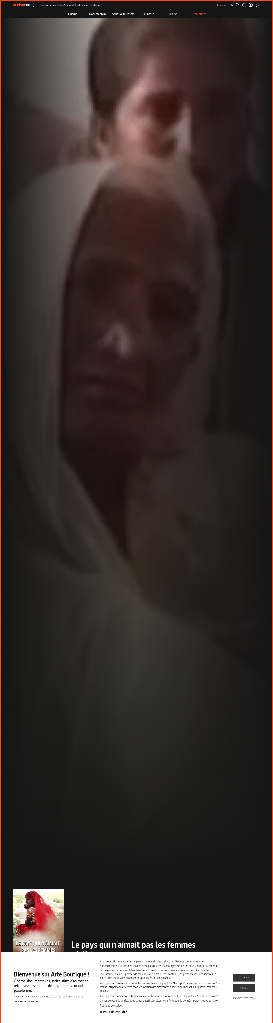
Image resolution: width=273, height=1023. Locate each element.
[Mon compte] (251, 5)
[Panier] (257, 5)
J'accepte (244, 977)
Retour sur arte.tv (224, 5)
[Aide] (244, 5)
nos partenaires (108, 966)
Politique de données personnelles (188, 1000)
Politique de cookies (111, 1006)
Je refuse (244, 988)
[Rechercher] (238, 5)
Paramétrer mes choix (244, 998)
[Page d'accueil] (25, 5)
